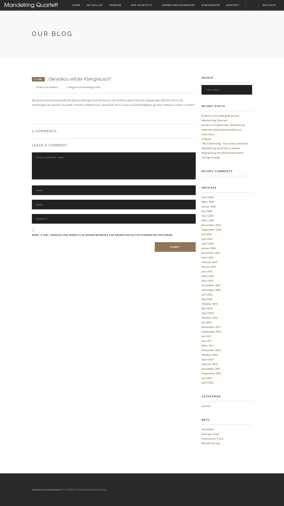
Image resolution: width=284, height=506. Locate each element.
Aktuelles (95, 5)
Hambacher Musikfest (178, 5)
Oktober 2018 (210, 317)
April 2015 (207, 382)
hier (180, 105)
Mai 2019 (207, 308)
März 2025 (208, 220)
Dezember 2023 (211, 253)
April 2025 (207, 215)
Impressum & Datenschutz (46, 489)
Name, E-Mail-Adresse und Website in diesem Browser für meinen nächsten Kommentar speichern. (102, 235)
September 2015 (211, 373)
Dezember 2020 (211, 285)
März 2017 (208, 345)
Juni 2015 (207, 378)
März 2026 (208, 202)
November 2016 (211, 350)
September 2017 (211, 331)
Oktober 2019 (210, 304)
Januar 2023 (209, 266)
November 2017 (211, 327)
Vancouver (208, 134)
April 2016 (207, 359)
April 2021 (207, 280)
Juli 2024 (206, 234)
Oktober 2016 (210, 355)
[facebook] (251, 5)
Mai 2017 (207, 341)
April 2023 (207, 257)
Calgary (206, 139)
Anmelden (208, 429)
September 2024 (211, 229)
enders (53, 87)
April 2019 (207, 313)
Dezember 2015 (211, 368)
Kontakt (232, 5)
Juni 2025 (207, 211)
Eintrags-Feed (210, 434)
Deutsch (269, 5)
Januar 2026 (209, 206)
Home (76, 5)
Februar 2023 (209, 262)
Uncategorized (91, 87)
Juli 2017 (206, 336)
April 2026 (207, 197)
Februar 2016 (209, 364)
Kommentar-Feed (212, 438)
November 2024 (211, 225)
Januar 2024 (209, 248)
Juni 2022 (207, 271)
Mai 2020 (207, 299)
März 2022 (208, 276)
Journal (206, 406)
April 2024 (207, 243)
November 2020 (211, 290)
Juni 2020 (207, 294)
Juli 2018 (206, 322)
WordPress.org (211, 443)
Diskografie (211, 5)
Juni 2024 (207, 239)
